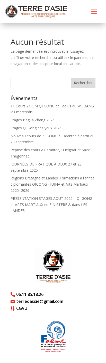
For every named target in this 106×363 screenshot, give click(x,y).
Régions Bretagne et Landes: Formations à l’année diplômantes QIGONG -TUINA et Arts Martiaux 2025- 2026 (53, 184)
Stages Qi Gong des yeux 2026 (36, 127)
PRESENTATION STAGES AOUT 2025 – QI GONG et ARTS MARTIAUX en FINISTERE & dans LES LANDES (51, 204)
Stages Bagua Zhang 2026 (33, 119)
